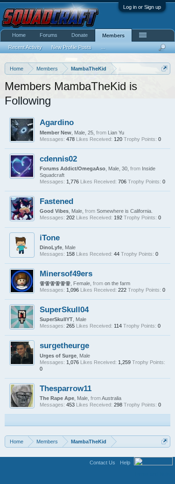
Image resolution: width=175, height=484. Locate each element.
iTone (50, 237)
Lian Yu (116, 132)
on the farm (117, 283)
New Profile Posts (71, 47)
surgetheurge (64, 345)
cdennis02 (58, 158)
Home (19, 35)
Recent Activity (25, 47)
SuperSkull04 (64, 309)
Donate (79, 35)
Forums (48, 35)
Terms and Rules (153, 474)
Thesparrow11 (65, 388)
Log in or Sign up (142, 7)
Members (113, 35)
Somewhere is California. (125, 211)
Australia (111, 398)
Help (125, 462)
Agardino (57, 122)
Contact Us (102, 462)
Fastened (56, 201)
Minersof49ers (66, 273)
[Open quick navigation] (164, 68)
